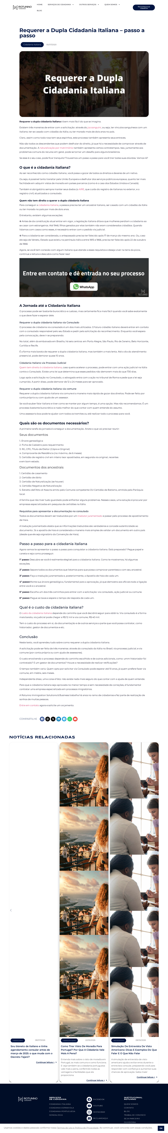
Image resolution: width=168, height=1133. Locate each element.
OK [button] (161, 1128)
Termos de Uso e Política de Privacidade (78, 1128)
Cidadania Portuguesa (69, 1040)
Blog (39, 10)
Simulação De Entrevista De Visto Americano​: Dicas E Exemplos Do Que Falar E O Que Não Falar (134, 1050)
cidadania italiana (48, 205)
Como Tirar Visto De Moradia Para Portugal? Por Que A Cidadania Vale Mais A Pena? (82, 1050)
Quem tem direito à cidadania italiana (40, 367)
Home (40, 4)
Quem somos (110, 4)
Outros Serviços (87, 4)
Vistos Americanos (118, 1040)
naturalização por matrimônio (56, 148)
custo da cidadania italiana (37, 613)
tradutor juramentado (90, 516)
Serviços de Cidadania (59, 4)
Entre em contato (29, 705)
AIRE (81, 189)
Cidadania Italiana (32, 44)
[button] (42, 719)
